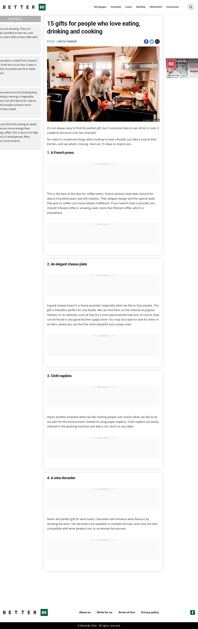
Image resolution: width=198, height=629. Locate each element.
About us (85, 612)
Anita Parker (67, 41)
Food (51, 41)
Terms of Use (126, 612)
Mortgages (100, 6)
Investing (116, 6)
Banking (140, 6)
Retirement (156, 6)
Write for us (104, 612)
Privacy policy (150, 612)
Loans (128, 6)
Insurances (172, 6)
